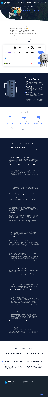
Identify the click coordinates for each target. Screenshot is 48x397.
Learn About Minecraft (36, 2)
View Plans (41, 52)
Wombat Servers (5, 2)
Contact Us (45, 2)
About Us (42, 2)
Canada (24, 386)
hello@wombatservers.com (9, 387)
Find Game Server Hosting (21, 2)
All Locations (24, 382)
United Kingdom (25, 387)
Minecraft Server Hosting (29, 2)
